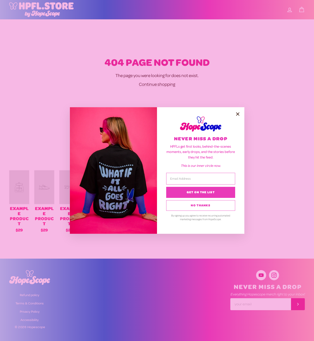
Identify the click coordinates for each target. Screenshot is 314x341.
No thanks (200, 205)
